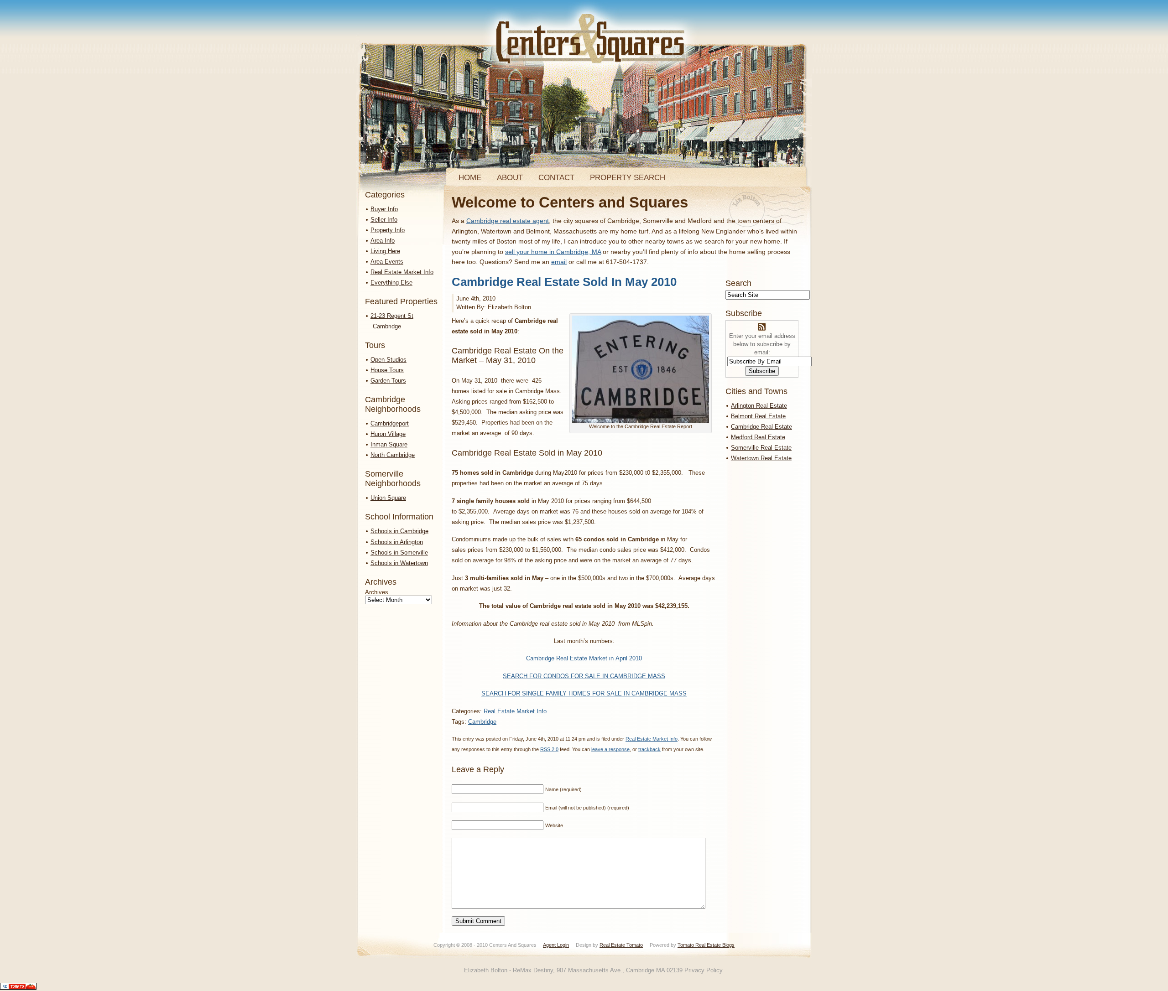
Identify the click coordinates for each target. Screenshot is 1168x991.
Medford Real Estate (758, 437)
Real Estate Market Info (401, 272)
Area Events (386, 261)
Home (470, 177)
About (510, 177)
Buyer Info (384, 209)
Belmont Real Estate (758, 416)
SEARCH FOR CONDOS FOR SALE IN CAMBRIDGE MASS (584, 676)
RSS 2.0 (549, 749)
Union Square (388, 497)
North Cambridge (392, 454)
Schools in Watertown (399, 563)
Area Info (382, 240)
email (559, 261)
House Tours (387, 370)
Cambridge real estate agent (507, 220)
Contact (556, 177)
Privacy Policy (703, 970)
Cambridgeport (389, 423)
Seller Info (383, 219)
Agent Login (556, 945)
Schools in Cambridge (399, 531)
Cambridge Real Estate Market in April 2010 (584, 658)
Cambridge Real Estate (761, 426)
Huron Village (388, 434)
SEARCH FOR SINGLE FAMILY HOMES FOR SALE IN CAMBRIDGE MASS (584, 693)
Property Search (627, 177)
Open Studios (388, 359)
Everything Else (391, 282)
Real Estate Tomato (621, 945)
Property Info (387, 230)
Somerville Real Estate (761, 447)
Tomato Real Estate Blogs (706, 945)
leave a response (610, 749)
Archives (376, 592)
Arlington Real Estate (759, 405)
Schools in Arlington (396, 542)
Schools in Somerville (399, 552)
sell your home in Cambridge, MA (553, 251)
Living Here (385, 251)
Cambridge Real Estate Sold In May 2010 (564, 281)
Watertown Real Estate (761, 458)
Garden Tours (388, 380)
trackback (649, 749)
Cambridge (482, 721)
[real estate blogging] (18, 987)
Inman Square (388, 444)
